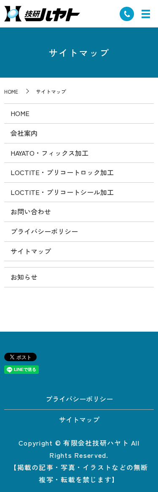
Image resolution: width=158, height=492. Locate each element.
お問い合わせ (31, 211)
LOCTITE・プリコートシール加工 (62, 192)
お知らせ (24, 277)
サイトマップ (31, 251)
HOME (11, 91)
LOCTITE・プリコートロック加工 (62, 172)
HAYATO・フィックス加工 (49, 153)
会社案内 (24, 133)
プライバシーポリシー (44, 231)
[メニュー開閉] (146, 14)
